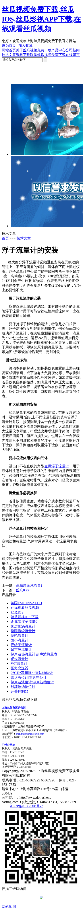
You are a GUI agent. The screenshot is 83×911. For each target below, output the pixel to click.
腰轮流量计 (19, 635)
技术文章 (9, 55)
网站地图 (9, 907)
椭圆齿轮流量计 (23, 631)
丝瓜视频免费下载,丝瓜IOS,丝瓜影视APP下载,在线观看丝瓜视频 (41, 19)
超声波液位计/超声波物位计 (32, 682)
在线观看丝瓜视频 (25, 608)
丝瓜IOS (22, 590)
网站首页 (9, 50)
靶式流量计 (19, 659)
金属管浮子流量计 (25, 622)
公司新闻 (73, 50)
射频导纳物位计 (23, 687)
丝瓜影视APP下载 (25, 617)
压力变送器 (19, 668)
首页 (5, 238)
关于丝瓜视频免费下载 (33, 50)
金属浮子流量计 (56, 466)
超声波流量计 (21, 649)
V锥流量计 (19, 663)
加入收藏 (25, 45)
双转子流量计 (21, 645)
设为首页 (9, 45)
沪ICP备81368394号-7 (26, 806)
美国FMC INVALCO (26, 603)
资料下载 (23, 55)
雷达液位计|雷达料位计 (29, 677)
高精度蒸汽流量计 (30, 585)
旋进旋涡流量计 (23, 626)
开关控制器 (19, 691)
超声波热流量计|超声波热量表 (34, 654)
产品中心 (58, 50)
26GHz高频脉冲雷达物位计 (32, 673)
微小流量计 (19, 640)
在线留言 (73, 55)
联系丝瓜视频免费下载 (48, 55)
